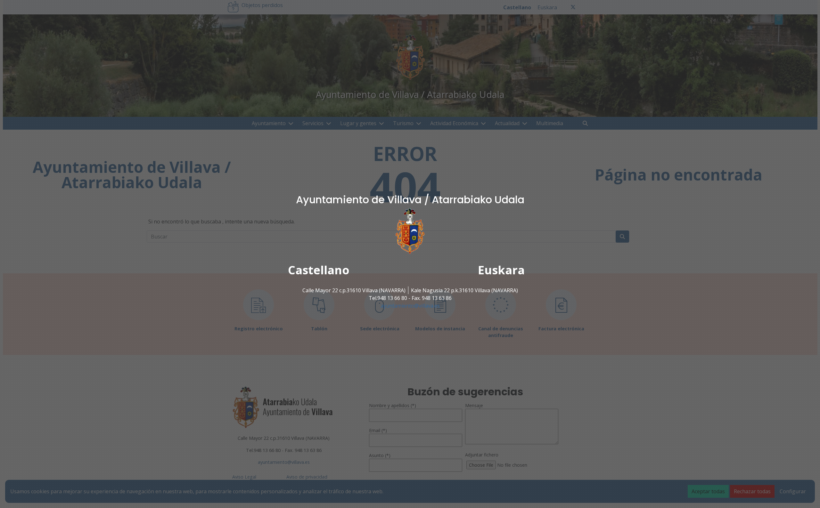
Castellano (318, 270)
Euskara (501, 270)
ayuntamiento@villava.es (410, 305)
